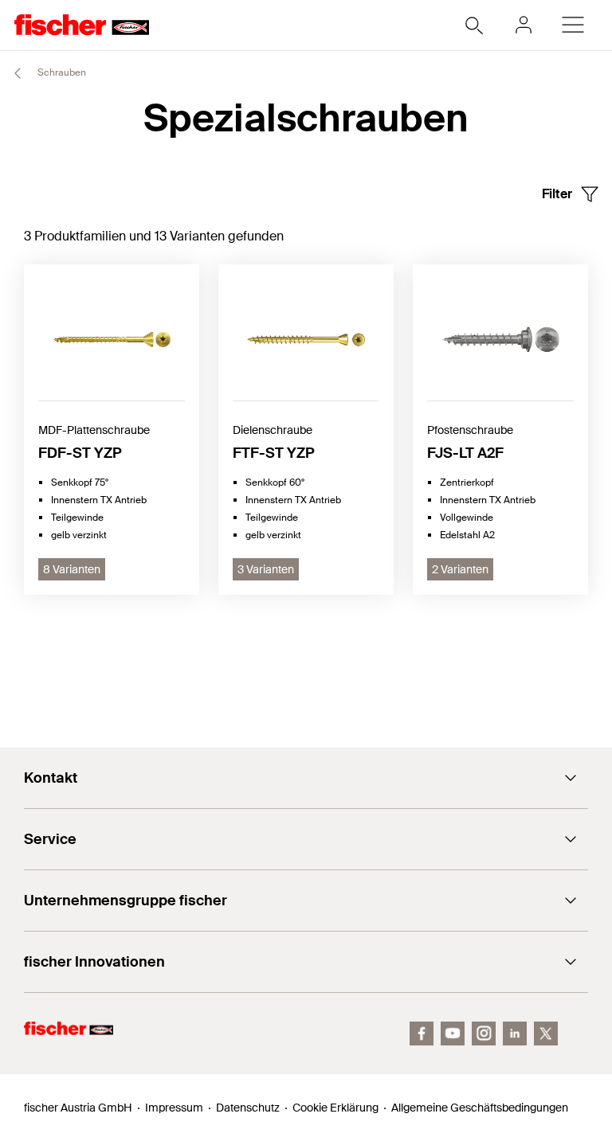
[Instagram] (484, 1033)
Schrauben (60, 72)
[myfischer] (523, 25)
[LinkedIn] (515, 1033)
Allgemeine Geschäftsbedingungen (479, 1107)
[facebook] (422, 1033)
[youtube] (453, 1033)
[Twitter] (546, 1033)
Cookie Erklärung (335, 1107)
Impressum (174, 1107)
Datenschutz (248, 1107)
